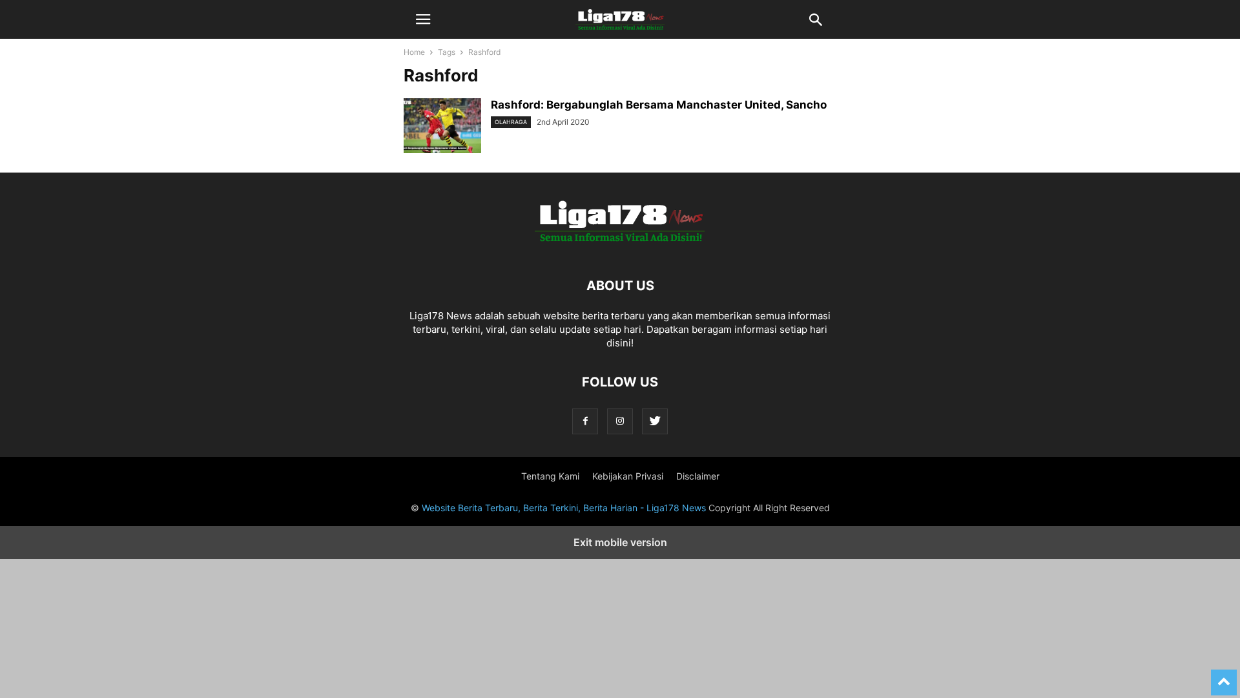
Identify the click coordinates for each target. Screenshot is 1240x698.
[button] (423, 19)
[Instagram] (620, 421)
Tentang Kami (550, 476)
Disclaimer (697, 476)
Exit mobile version (620, 542)
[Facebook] (585, 421)
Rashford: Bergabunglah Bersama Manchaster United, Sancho (659, 104)
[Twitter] (655, 421)
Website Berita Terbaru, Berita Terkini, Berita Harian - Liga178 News (564, 507)
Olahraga (511, 121)
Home (414, 52)
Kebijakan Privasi (627, 476)
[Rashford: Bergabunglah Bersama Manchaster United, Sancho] (442, 127)
